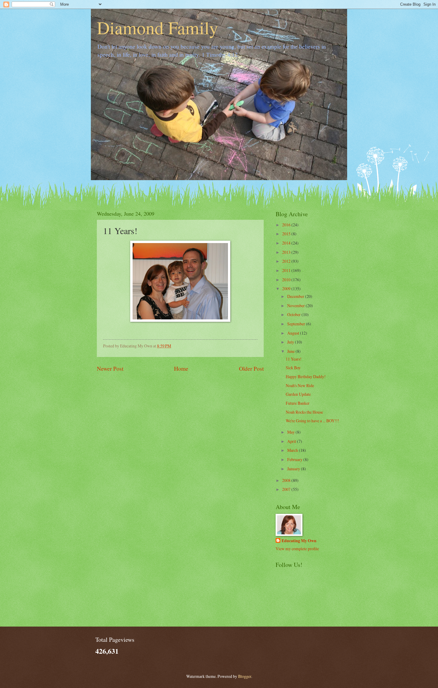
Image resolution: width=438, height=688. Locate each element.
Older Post (251, 368)
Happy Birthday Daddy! (306, 376)
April (292, 441)
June (291, 351)
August (293, 333)
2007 (286, 489)
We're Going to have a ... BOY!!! (312, 420)
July (291, 342)
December (296, 296)
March (293, 450)
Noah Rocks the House (304, 412)
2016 (286, 225)
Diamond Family (157, 27)
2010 (286, 279)
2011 (286, 270)
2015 (286, 233)
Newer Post (110, 368)
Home (181, 368)
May (291, 432)
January (294, 468)
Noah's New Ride (300, 385)
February (295, 459)
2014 (286, 243)
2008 (286, 480)
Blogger (244, 676)
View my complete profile (297, 548)
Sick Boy (293, 367)
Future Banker (298, 403)
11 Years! (294, 359)
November (296, 305)
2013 (286, 252)
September (296, 324)
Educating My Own (299, 541)
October (294, 314)
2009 (286, 288)
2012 (286, 261)
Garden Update (298, 394)
